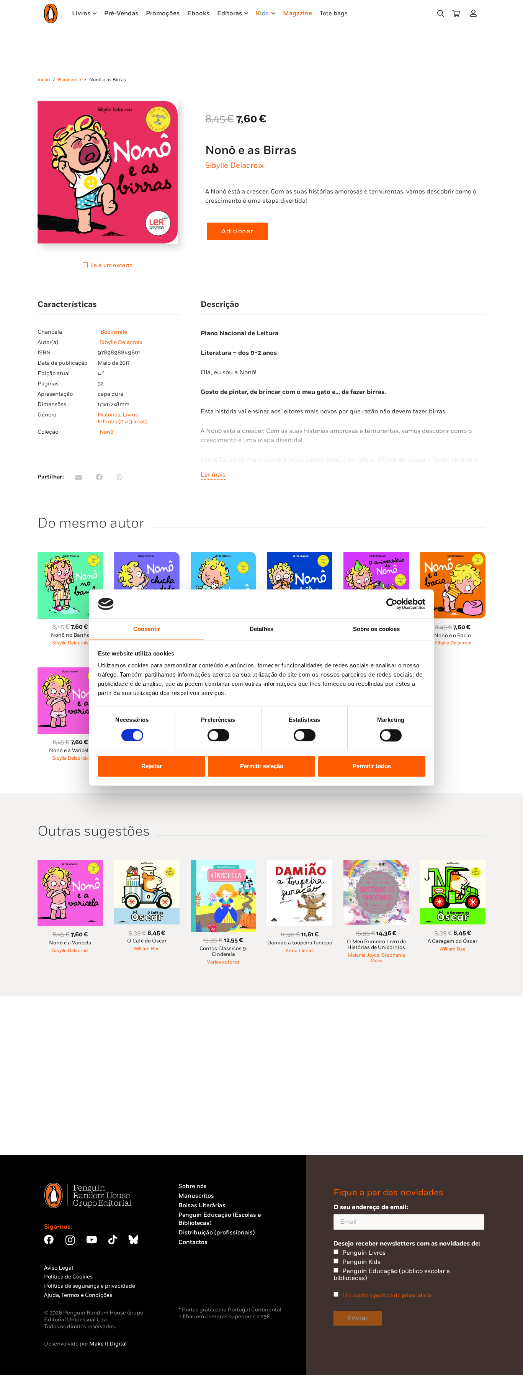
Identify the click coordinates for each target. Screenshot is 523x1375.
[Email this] (78, 477)
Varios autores (223, 962)
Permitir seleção (261, 766)
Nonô (106, 432)
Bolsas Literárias (202, 1205)
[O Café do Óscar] (147, 864)
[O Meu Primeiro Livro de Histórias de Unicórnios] (376, 864)
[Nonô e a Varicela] (70, 672)
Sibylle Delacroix (234, 165)
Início (44, 80)
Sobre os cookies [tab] (376, 629)
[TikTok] (112, 1239)
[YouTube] (91, 1239)
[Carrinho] (456, 13)
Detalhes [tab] (261, 629)
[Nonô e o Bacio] (452, 556)
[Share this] (99, 477)
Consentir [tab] (146, 629)
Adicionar (237, 231)
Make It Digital (108, 1344)
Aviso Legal (58, 1268)
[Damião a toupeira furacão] (299, 864)
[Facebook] (49, 1239)
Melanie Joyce (363, 955)
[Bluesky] (133, 1239)
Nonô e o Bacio (452, 636)
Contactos (193, 1242)
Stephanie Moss (387, 958)
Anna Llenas (300, 951)
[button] (440, 13)
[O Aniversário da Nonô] (376, 556)
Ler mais (213, 475)
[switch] (218, 735)
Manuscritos (196, 1196)
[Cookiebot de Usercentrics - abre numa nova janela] (391, 604)
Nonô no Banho (70, 635)
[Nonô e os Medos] (299, 556)
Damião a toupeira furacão (299, 943)
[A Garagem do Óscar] (452, 864)
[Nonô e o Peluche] (223, 556)
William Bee (147, 949)
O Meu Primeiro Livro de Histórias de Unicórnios (376, 945)
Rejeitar (151, 766)
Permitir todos (372, 766)
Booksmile (69, 80)
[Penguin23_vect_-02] (201, 1284)
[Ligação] (475, 13)
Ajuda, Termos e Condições (78, 1295)
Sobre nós (192, 1186)
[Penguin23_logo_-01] (50, 13)
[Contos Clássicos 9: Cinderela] (223, 864)
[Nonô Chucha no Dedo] (147, 556)
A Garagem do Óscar (452, 941)
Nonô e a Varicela (70, 750)
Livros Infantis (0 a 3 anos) (122, 418)
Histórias (109, 414)
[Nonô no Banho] (70, 556)
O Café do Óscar (147, 941)
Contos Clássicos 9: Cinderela (223, 951)
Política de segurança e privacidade (89, 1286)
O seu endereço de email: (370, 1207)
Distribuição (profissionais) (216, 1232)
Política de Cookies (68, 1276)
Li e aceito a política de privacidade (387, 1295)
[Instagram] (70, 1240)
